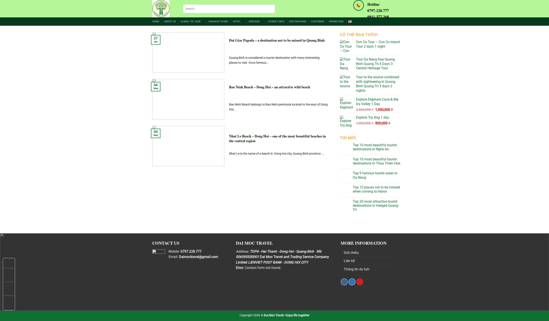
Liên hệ (349, 261)
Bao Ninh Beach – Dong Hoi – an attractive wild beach (269, 87)
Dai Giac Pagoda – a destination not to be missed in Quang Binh (277, 40)
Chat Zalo (9, 281)
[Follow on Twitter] (352, 281)
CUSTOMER (317, 21)
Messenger (9, 295)
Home (155, 21)
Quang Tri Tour (191, 21)
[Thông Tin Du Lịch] (164, 8)
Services (254, 21)
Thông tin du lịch (356, 269)
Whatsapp (9, 268)
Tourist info (276, 21)
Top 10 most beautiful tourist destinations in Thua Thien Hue (376, 161)
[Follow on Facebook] (344, 281)
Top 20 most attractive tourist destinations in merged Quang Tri (375, 205)
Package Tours (218, 21)
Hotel (237, 21)
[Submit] (270, 8)
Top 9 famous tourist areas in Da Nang (375, 175)
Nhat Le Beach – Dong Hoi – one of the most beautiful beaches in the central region (277, 138)
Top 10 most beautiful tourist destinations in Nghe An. (375, 147)
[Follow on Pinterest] (359, 281)
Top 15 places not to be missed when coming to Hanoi (376, 189)
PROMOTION (336, 21)
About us (170, 21)
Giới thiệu (351, 253)
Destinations (297, 21)
